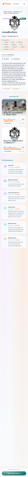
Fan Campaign (6, 88)
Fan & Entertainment (7, 18)
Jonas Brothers (15, 88)
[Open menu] (24, 3)
